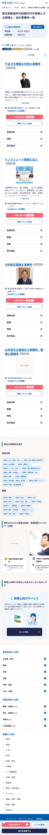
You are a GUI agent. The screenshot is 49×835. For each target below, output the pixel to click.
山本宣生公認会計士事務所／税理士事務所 (24, 352)
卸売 (8, 755)
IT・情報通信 (11, 771)
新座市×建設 (7, 497)
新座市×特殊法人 (24, 514)
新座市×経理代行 (23, 464)
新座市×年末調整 (8, 464)
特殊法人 (9, 810)
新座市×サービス (27, 510)
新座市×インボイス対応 (10, 468)
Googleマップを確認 (16, 110)
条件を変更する (37, 27)
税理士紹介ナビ (7, 8)
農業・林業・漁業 (13, 799)
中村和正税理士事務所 (18, 264)
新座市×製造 (19, 497)
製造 (8, 744)
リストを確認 (39, 824)
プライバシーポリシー (26, 819)
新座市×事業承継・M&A (30, 472)
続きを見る (25, 103)
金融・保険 (10, 777)
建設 (8, 739)
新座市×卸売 (7, 501)
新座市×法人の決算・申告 (11, 460)
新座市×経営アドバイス (36, 480)
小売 (8, 750)
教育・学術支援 (12, 788)
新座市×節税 (7, 476)
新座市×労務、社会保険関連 (12, 485)
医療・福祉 (10, 804)
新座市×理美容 (26, 506)
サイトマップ (11, 819)
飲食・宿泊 (10, 761)
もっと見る (23, 632)
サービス (9, 793)
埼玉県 (16, 8)
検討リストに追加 (24, 123)
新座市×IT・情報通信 (10, 506)
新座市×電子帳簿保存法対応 (31, 468)
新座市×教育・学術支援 (10, 510)
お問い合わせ (12, 824)
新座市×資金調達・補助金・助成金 (14, 480)
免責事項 (39, 819)
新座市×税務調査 (20, 476)
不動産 (8, 766)
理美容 (8, 782)
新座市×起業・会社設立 (10, 472)
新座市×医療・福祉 (9, 514)
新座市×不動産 (36, 501)
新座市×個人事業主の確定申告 (33, 460)
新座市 (23, 8)
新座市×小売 (31, 497)
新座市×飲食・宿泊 (21, 501)
